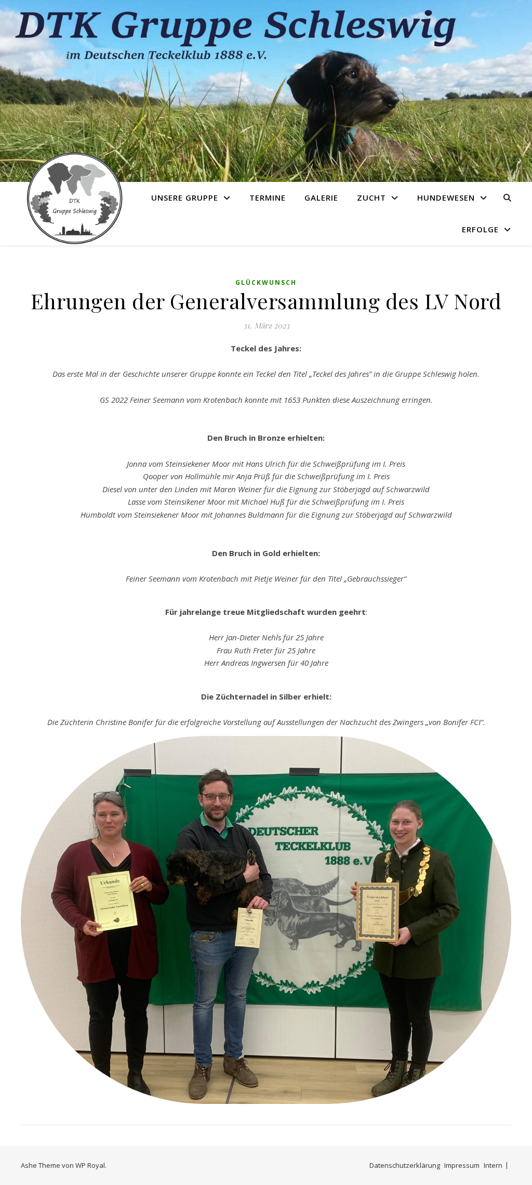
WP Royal (90, 1165)
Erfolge (480, 229)
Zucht (371, 197)
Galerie (321, 197)
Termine (267, 197)
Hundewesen (446, 197)
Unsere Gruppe (184, 197)
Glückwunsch (266, 282)
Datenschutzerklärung (404, 1165)
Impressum (462, 1165)
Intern (493, 1165)
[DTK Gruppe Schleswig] (73, 198)
